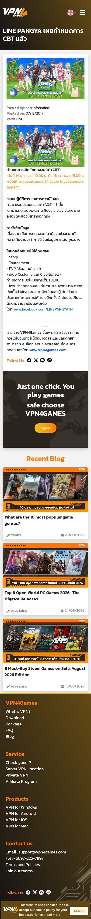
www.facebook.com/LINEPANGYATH (43, 309)
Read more (52, 914)
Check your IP (18, 762)
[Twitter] (35, 360)
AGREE (79, 911)
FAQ (9, 730)
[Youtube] (41, 360)
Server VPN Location (25, 769)
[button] (72, 12)
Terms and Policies (23, 864)
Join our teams (19, 871)
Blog (10, 736)
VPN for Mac (17, 826)
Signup (45, 428)
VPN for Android (21, 813)
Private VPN (17, 775)
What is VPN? (18, 711)
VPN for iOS (16, 820)
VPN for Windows (21, 807)
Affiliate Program (21, 781)
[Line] (48, 360)
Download (15, 717)
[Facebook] (29, 360)
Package (14, 724)
